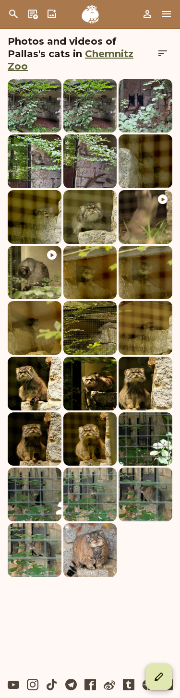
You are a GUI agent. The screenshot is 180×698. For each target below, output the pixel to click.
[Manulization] (90, 14)
